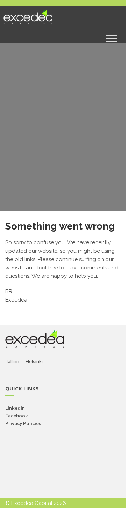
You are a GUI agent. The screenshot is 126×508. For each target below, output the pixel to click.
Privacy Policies (23, 423)
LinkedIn (15, 408)
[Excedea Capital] (28, 20)
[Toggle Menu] (111, 38)
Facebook (16, 415)
